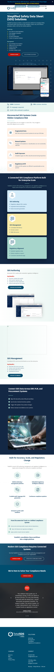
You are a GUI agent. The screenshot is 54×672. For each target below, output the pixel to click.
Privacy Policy (11, 659)
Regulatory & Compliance (34, 643)
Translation (31, 641)
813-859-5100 (43, 6)
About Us (10, 655)
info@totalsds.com (32, 656)
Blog (9, 656)
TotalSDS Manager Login (33, 6)
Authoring (30, 638)
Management (31, 639)
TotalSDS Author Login (20, 6)
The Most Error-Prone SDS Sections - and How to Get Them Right (27, 1)
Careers (10, 658)
